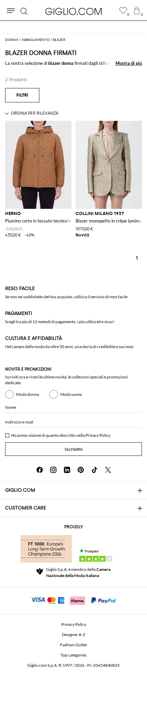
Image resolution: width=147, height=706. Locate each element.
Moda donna (27, 394)
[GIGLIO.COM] (73, 11)
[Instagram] (53, 469)
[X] (108, 469)
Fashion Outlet (73, 644)
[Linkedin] (67, 469)
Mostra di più (129, 63)
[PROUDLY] (46, 548)
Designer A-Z (73, 634)
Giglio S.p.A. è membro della (78, 572)
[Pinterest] (80, 469)
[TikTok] (94, 469)
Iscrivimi (73, 449)
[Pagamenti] (73, 600)
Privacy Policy (97, 435)
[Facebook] (39, 469)
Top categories (73, 655)
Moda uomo (71, 394)
